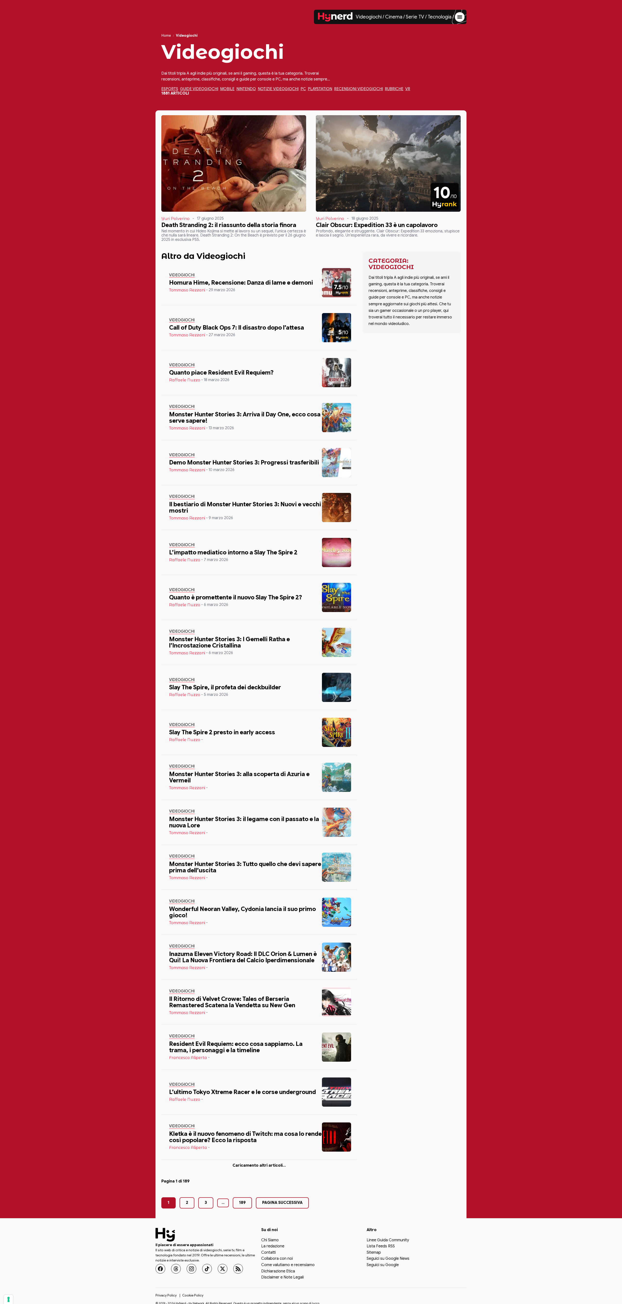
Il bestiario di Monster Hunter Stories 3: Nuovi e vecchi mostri (245, 507)
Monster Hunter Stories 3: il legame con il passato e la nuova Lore (244, 822)
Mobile (227, 89)
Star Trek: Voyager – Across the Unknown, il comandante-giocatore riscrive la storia (229, 1182)
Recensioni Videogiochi (358, 89)
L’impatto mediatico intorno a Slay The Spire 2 (233, 552)
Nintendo (246, 89)
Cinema (393, 17)
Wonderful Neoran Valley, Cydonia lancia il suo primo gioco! (242, 912)
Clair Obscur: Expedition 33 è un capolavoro (377, 225)
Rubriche (394, 89)
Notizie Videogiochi (278, 89)
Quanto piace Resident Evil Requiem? (221, 372)
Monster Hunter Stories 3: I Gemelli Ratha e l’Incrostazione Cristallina (229, 642)
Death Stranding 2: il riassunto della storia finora (228, 225)
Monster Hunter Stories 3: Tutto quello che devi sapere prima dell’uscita (245, 867)
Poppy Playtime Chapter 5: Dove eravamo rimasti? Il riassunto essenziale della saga (241, 1272)
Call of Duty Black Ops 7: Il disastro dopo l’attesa (236, 327)
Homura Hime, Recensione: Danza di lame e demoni (241, 282)
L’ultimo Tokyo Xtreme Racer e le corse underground (242, 1092)
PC (303, 89)
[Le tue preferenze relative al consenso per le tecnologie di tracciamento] (8, 1299)
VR (407, 89)
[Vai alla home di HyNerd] (335, 17)
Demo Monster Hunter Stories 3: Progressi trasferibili (244, 462)
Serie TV (415, 17)
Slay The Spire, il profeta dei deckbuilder (225, 687)
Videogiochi (369, 17)
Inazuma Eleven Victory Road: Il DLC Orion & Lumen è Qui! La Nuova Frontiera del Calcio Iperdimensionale (243, 957)
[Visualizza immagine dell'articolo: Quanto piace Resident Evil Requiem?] (336, 372)
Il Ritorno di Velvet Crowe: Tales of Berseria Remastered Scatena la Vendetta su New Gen (232, 1002)
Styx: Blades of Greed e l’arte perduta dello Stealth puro (239, 1227)
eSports (169, 89)
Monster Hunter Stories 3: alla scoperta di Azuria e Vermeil (239, 777)
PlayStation (320, 89)
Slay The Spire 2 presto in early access (222, 732)
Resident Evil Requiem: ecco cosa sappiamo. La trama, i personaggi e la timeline (235, 1047)
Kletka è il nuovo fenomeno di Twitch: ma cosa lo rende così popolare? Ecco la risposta (245, 1137)
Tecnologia (439, 17)
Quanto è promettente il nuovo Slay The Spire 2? (235, 597)
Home (166, 35)
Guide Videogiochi (199, 89)
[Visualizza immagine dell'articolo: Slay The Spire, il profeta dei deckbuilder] (336, 687)
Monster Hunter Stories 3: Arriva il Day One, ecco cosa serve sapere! (244, 417)
